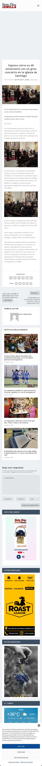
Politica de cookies (13, 762)
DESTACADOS (19, 80)
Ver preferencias (21, 758)
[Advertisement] (21, 33)
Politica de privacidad (26, 762)
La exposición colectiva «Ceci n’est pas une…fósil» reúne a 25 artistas (19, 422)
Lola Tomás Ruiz (25, 314)
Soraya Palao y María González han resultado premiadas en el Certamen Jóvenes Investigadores (18, 358)
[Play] (18, 556)
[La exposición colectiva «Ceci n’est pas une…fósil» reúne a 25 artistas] (21, 408)
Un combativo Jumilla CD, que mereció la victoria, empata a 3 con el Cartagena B (20, 391)
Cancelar (21, 752)
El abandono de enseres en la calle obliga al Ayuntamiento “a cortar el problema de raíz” (20, 453)
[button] (39, 725)
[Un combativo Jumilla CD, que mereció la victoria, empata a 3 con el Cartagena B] (21, 376)
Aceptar (21, 746)
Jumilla (27, 80)
